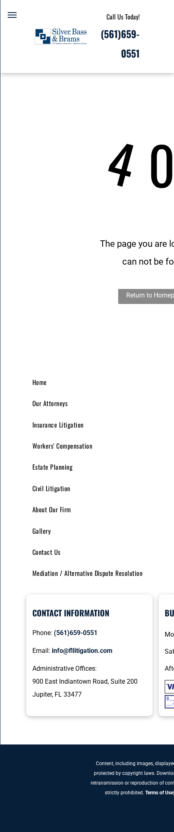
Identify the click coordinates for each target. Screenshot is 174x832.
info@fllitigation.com (82, 650)
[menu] (12, 15)
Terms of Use (159, 793)
